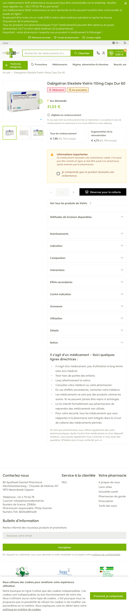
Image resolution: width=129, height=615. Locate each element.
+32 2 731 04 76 (25, 497)
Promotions (41, 64)
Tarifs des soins (108, 505)
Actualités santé (108, 491)
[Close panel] (125, 3)
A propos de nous (109, 482)
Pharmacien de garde (112, 496)
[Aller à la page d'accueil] (11, 53)
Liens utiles (105, 487)
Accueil (6, 72)
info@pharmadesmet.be (29, 500)
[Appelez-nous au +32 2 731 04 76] (98, 53)
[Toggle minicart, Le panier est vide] (111, 53)
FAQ (64, 482)
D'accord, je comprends (108, 596)
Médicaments (59, 64)
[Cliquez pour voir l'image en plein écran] (23, 101)
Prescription (106, 501)
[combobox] (46, 53)
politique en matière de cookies (22, 609)
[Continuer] (40, 101)
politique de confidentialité (106, 554)
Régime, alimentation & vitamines (90, 64)
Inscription (64, 547)
